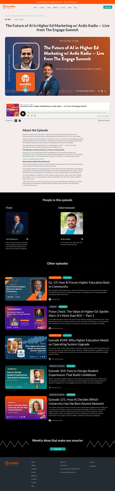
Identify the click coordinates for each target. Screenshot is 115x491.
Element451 (27, 152)
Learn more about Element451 (33, 159)
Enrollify (45, 166)
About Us (63, 462)
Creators (42, 7)
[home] (9, 7)
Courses (63, 7)
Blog (75, 7)
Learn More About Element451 (69, 469)
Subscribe (108, 7)
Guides (70, 7)
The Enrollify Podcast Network (46, 181)
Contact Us (63, 465)
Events (49, 7)
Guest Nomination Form (67, 472)
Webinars (55, 7)
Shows (35, 7)
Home (33, 462)
